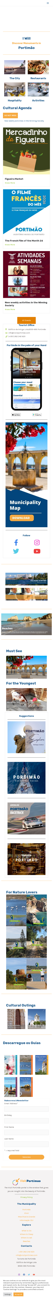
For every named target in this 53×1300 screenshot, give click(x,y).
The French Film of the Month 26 (24, 240)
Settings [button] (8, 1294)
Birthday (8, 1115)
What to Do (26, 1231)
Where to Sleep (26, 1234)
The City (14, 78)
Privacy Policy (26, 1197)
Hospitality (15, 100)
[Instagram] (19, 1275)
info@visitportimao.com (26, 1255)
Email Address (11, 1103)
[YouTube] (34, 1275)
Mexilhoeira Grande (26, 1217)
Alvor (26, 1213)
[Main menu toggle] (48, 3)
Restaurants (38, 78)
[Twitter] (29, 1275)
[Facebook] (24, 1275)
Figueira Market (19, 121)
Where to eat (26, 1238)
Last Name (9, 1139)
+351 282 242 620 (26, 1252)
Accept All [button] (18, 1294)
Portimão (26, 1209)
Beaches (26, 1241)
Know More (10, 183)
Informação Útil (26, 1220)
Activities (38, 100)
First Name (9, 1127)
